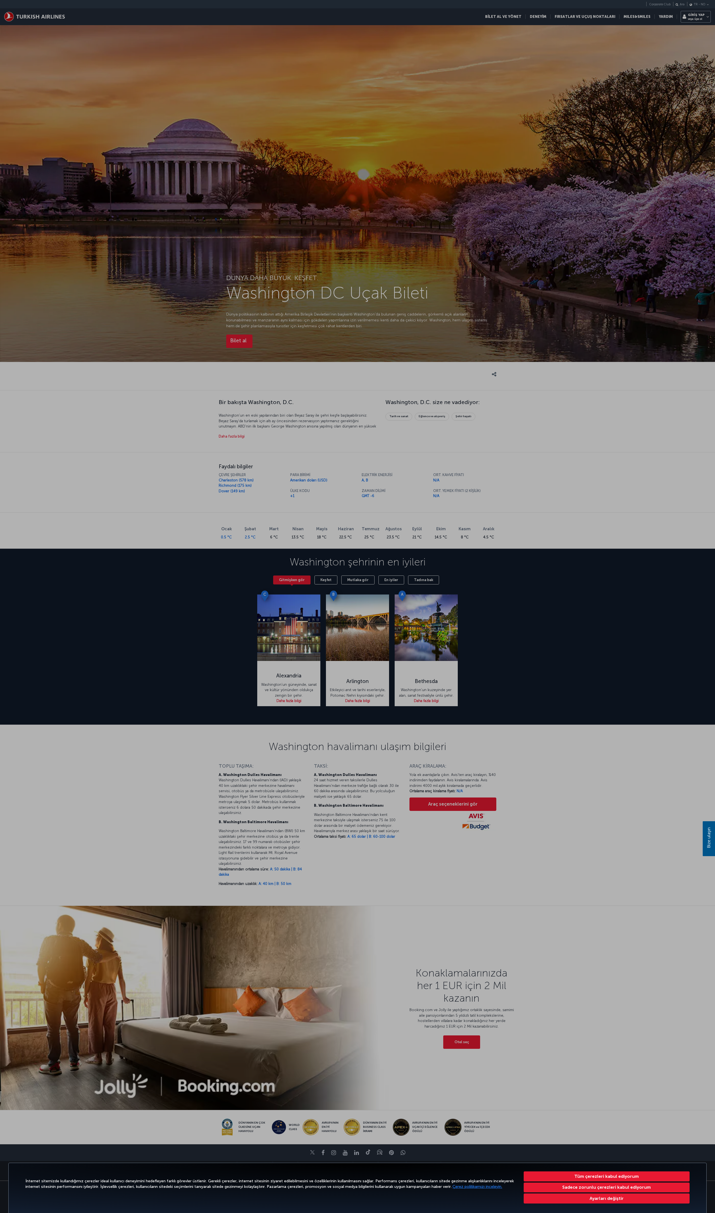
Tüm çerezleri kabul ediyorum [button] (606, 1176)
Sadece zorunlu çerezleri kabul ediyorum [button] (606, 1187)
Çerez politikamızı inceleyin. (477, 1186)
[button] (607, 1198)
